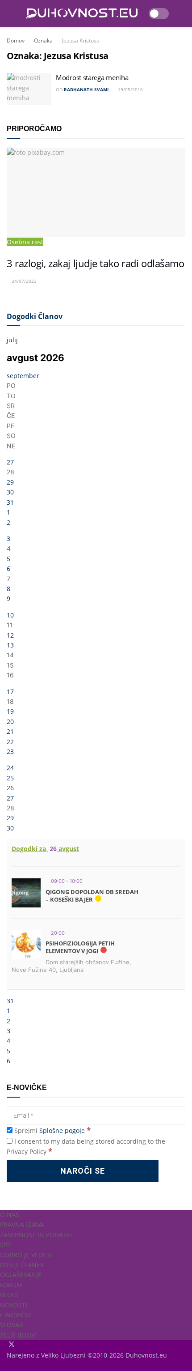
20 (10, 721)
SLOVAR (11, 1324)
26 (10, 787)
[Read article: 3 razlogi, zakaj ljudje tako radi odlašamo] (96, 192)
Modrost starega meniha (92, 77)
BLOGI (9, 1294)
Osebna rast (25, 242)
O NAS (9, 1214)
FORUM (11, 1285)
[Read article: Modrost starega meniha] (29, 89)
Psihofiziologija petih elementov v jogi (80, 947)
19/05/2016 (130, 89)
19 (10, 711)
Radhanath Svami (86, 89)
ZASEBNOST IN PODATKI (36, 1234)
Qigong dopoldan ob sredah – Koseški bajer (92, 896)
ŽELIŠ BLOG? (18, 1335)
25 (10, 778)
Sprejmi (52, 1130)
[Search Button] (181, 13)
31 (10, 502)
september (23, 375)
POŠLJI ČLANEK (22, 1264)
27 (10, 462)
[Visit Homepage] (82, 13)
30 (10, 492)
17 (10, 691)
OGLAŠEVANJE (21, 1274)
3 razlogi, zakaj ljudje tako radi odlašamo (95, 263)
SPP (5, 1244)
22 (10, 741)
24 (10, 767)
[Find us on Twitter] (12, 1345)
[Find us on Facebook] (7, 1345)
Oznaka (43, 40)
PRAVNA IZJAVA (22, 1224)
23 (10, 751)
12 (10, 635)
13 (10, 645)
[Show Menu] (10, 13)
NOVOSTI (13, 1305)
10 (10, 615)
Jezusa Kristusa (81, 40)
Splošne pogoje (62, 1130)
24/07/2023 (23, 281)
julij (12, 340)
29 (10, 482)
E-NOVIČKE (16, 1315)
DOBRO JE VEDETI (26, 1255)
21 (10, 731)
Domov (16, 40)
